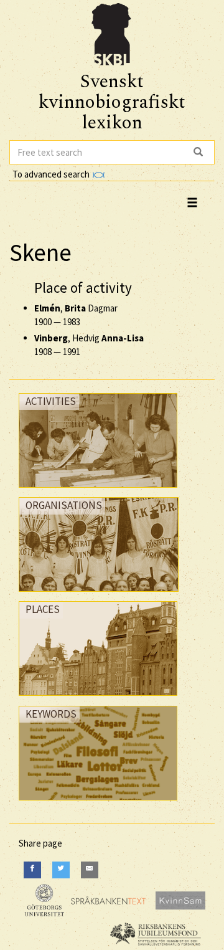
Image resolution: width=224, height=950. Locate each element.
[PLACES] (98, 699)
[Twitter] (61, 870)
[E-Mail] (89, 870)
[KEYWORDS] (98, 803)
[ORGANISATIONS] (99, 595)
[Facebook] (32, 870)
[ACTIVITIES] (98, 490)
